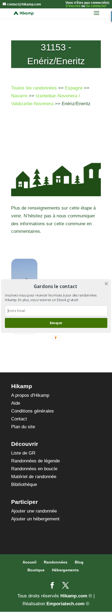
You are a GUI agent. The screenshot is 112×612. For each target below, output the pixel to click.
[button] (55, 286)
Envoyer (56, 323)
